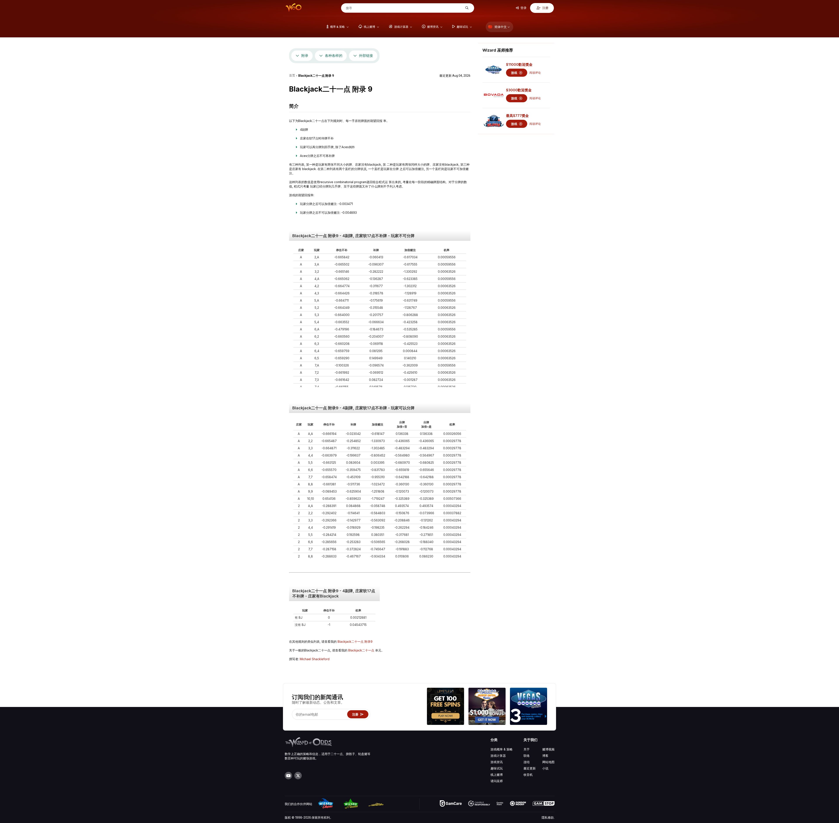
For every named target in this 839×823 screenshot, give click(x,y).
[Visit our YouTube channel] (288, 775)
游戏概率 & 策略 (502, 749)
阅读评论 (535, 72)
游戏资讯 (497, 762)
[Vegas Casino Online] (528, 707)
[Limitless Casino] (445, 707)
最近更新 (530, 768)
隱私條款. (548, 817)
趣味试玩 (497, 768)
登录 (523, 8)
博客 (545, 755)
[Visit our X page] (298, 775)
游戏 (514, 73)
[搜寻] (466, 8)
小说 (545, 768)
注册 (545, 8)
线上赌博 (497, 774)
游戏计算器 (498, 755)
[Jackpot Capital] (487, 707)
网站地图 (548, 762)
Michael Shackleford (314, 659)
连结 (527, 762)
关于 (527, 749)
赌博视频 (548, 749)
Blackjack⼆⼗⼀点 (361, 650)
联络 (527, 755)
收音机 (528, 774)
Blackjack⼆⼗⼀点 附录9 (355, 641)
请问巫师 (497, 781)
